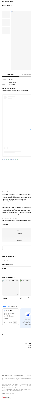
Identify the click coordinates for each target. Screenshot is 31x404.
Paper (14, 82)
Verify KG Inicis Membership (16, 390)
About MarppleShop (18, 375)
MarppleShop (5, 1)
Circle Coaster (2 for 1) (8, 297)
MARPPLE (12, 1)
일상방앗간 (11, 79)
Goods (10, 82)
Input (15, 322)
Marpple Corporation (7, 375)
